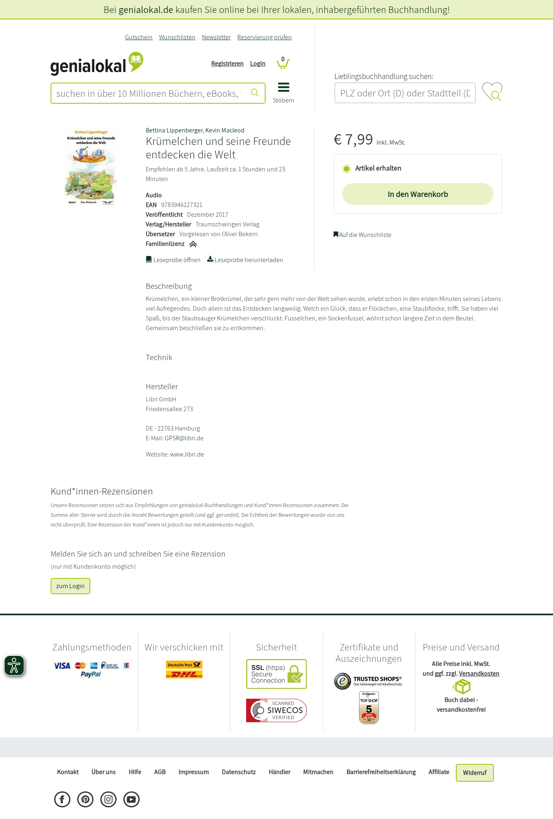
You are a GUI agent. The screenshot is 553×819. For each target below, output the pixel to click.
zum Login (70, 586)
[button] (283, 95)
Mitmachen (318, 772)
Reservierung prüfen (264, 37)
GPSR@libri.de (184, 438)
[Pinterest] (85, 800)
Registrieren (227, 63)
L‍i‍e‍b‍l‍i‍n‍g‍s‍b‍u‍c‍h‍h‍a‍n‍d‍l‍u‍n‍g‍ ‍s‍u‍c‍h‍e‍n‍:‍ (383, 76)
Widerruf (475, 772)
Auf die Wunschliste (364, 234)
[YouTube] (131, 800)
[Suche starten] (255, 93)
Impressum (194, 772)
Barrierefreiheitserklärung (381, 772)
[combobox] (148, 93)
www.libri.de (187, 454)
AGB (160, 772)
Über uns (103, 772)
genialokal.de (146, 9)
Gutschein (139, 37)
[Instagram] (108, 800)
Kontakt (68, 772)
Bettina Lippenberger (174, 130)
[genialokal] (97, 63)
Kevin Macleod (225, 130)
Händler (279, 772)
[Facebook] (62, 800)
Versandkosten (479, 673)
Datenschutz (239, 772)
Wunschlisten (177, 37)
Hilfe (135, 772)
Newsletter (216, 37)
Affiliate (439, 772)
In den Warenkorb (418, 194)
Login (258, 63)
